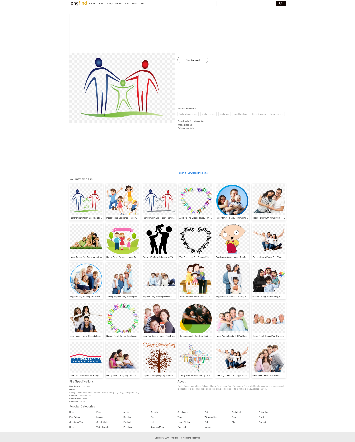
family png (224, 114)
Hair (152, 422)
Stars (134, 3)
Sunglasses (183, 412)
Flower (118, 3)
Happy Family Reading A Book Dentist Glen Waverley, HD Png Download (102, 296)
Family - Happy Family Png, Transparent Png (272, 257)
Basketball (236, 412)
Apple (126, 412)
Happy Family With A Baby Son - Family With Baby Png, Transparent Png (285, 217)
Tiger (180, 417)
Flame (99, 412)
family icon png (208, 114)
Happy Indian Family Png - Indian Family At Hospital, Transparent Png (137, 375)
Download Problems (197, 172)
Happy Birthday (185, 422)
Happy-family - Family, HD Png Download (234, 217)
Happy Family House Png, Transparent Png (272, 336)
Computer (263, 422)
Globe (234, 422)
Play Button (74, 417)
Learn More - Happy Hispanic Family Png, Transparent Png (96, 336)
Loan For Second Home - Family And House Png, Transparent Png (172, 336)
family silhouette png (188, 114)
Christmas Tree (76, 422)
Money (208, 426)
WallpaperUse (211, 417)
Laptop (99, 417)
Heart (71, 412)
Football (126, 422)
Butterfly (154, 412)
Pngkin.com (128, 426)
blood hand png (241, 114)
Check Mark (102, 422)
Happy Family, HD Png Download (157, 296)
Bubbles (127, 417)
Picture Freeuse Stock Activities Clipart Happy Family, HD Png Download (211, 296)
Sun (127, 3)
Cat (206, 412)
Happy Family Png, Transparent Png (86, 257)
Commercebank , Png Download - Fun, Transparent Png (204, 336)
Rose (234, 417)
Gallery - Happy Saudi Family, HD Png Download (274, 296)
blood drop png (259, 114)
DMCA (143, 3)
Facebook (182, 426)
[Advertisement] (122, 33)
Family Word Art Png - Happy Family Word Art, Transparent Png (207, 375)
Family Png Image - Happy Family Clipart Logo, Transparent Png (171, 217)
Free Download (193, 59)
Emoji (110, 3)
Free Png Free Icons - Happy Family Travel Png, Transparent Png (245, 375)
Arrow (92, 3)
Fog (152, 417)
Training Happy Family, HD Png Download (124, 296)
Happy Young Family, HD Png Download (233, 336)
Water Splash (102, 426)
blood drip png (277, 114)
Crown (101, 3)
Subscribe (263, 412)
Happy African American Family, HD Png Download (238, 296)
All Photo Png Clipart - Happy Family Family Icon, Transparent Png (208, 217)
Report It (182, 172)
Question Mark (157, 426)
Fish (206, 422)
